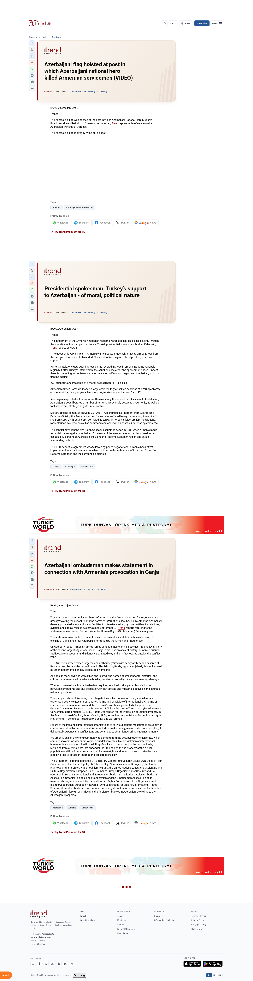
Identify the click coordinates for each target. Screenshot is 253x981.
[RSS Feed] (71, 963)
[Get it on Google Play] (213, 964)
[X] (46, 963)
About (120, 916)
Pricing (157, 916)
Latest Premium (87, 920)
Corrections (122, 933)
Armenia (56, 207)
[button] (32, 43)
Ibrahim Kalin (87, 466)
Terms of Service (198, 916)
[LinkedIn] (65, 963)
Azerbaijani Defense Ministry (79, 207)
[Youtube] (52, 963)
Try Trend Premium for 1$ (69, 231)
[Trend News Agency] (38, 914)
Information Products (164, 920)
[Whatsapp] (33, 963)
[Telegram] (58, 963)
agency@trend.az (37, 944)
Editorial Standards (126, 929)
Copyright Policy (198, 924)
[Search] (165, 23)
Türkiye (56, 466)
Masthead (121, 920)
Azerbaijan (70, 466)
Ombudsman (88, 808)
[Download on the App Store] (192, 964)
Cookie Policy (197, 929)
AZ (214, 975)
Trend (115, 123)
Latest (83, 916)
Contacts (121, 924)
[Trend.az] (40, 23)
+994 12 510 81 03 (38, 941)
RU (219, 975)
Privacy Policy (197, 920)
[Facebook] (39, 963)
